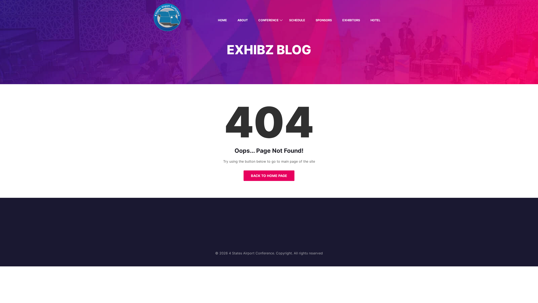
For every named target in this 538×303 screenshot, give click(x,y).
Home (222, 20)
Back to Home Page (269, 176)
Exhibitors (351, 20)
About (242, 20)
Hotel (375, 20)
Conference (268, 20)
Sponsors (324, 20)
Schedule (297, 20)
